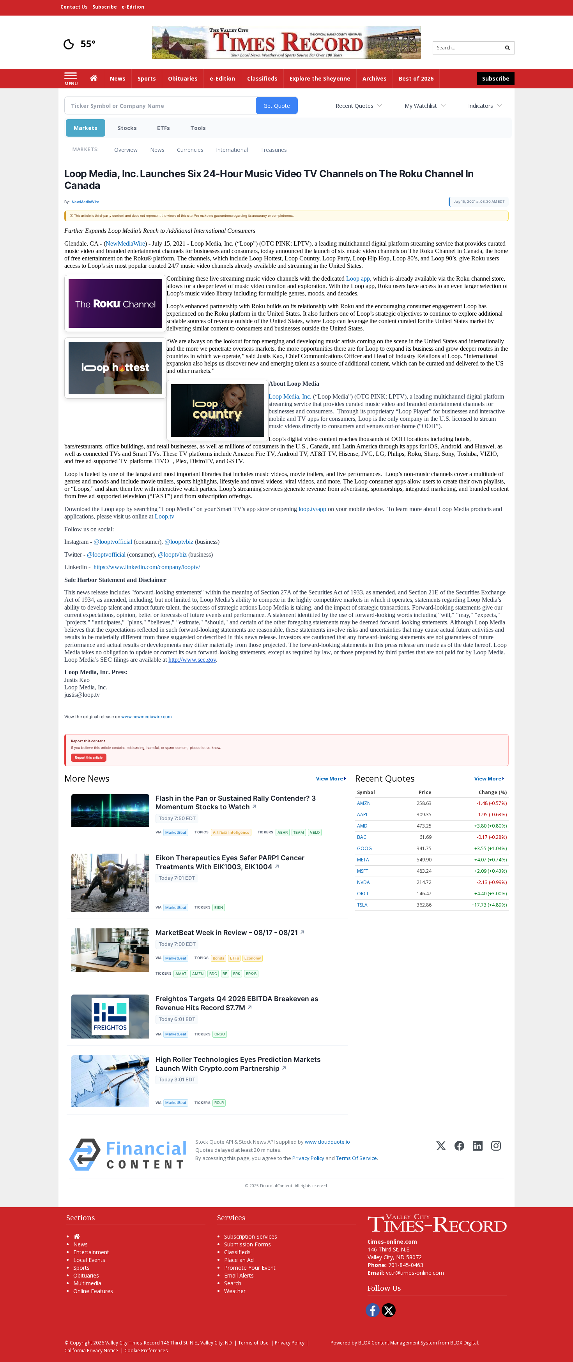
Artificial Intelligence (231, 832)
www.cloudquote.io (327, 1141)
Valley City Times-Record (132, 1342)
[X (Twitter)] (441, 1155)
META (363, 859)
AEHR (283, 832)
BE (225, 974)
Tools (198, 128)
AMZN (197, 974)
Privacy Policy (308, 1158)
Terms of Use (253, 1342)
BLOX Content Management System (397, 1342)
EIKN (218, 907)
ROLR (219, 1102)
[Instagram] (496, 1155)
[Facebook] (459, 1155)
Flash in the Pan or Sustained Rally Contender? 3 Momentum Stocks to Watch (236, 802)
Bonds (218, 958)
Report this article (89, 757)
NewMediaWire (125, 243)
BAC (361, 837)
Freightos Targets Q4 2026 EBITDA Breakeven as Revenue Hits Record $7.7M (237, 1003)
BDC (213, 974)
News (157, 149)
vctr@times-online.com (415, 1272)
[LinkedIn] (478, 1155)
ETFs (163, 128)
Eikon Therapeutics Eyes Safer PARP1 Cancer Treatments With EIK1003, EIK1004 (230, 862)
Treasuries (273, 149)
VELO (315, 832)
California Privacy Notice (91, 1350)
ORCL (363, 893)
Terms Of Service (356, 1158)
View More (329, 778)
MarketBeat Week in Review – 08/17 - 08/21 (230, 932)
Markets (85, 128)
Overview (126, 149)
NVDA (363, 882)
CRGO (219, 1034)
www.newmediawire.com (146, 716)
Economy (252, 958)
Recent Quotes (354, 105)
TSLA (362, 905)
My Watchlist (421, 105)
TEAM (298, 832)
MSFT (362, 871)
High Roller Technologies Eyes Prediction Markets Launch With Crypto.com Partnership (238, 1063)
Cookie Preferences (146, 1350)
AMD (362, 825)
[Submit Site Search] (507, 48)
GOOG (364, 848)
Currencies (190, 149)
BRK (236, 974)
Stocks (127, 128)
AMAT (180, 974)
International (232, 149)
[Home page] (286, 41)
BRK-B (251, 974)
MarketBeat (175, 832)
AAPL (362, 814)
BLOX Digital (464, 1342)
